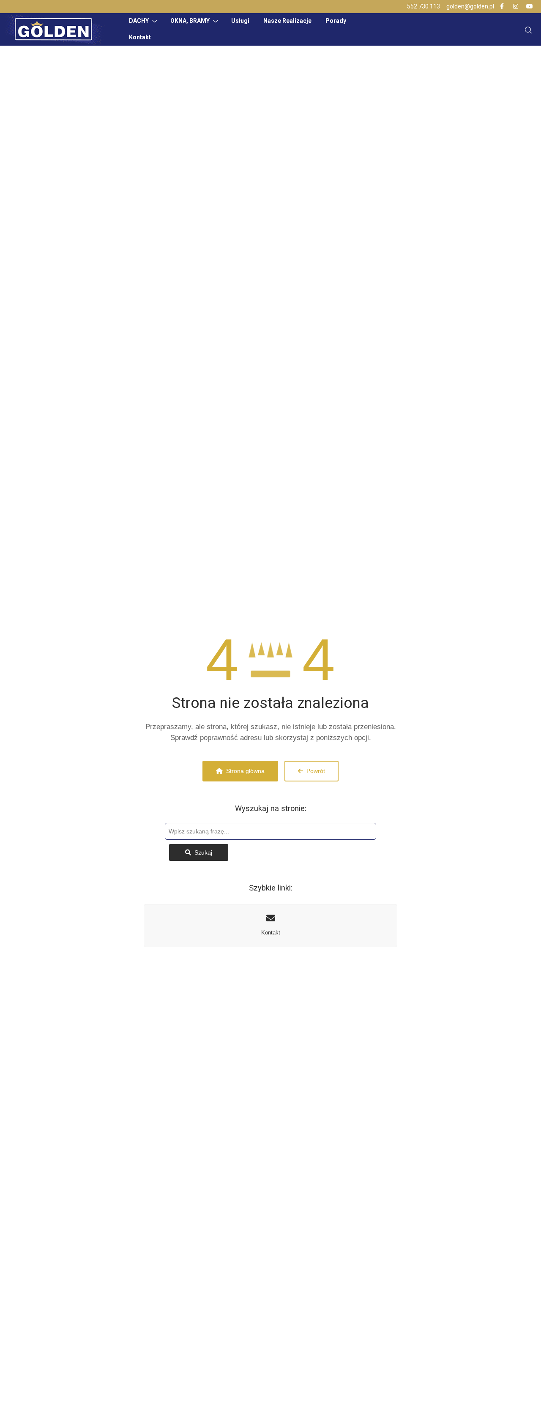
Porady (335, 20)
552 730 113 (423, 6)
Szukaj (203, 852)
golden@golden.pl (470, 6)
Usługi (240, 20)
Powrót (315, 771)
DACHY (139, 20)
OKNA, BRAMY (190, 20)
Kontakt (140, 37)
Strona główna (245, 771)
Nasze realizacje (287, 20)
